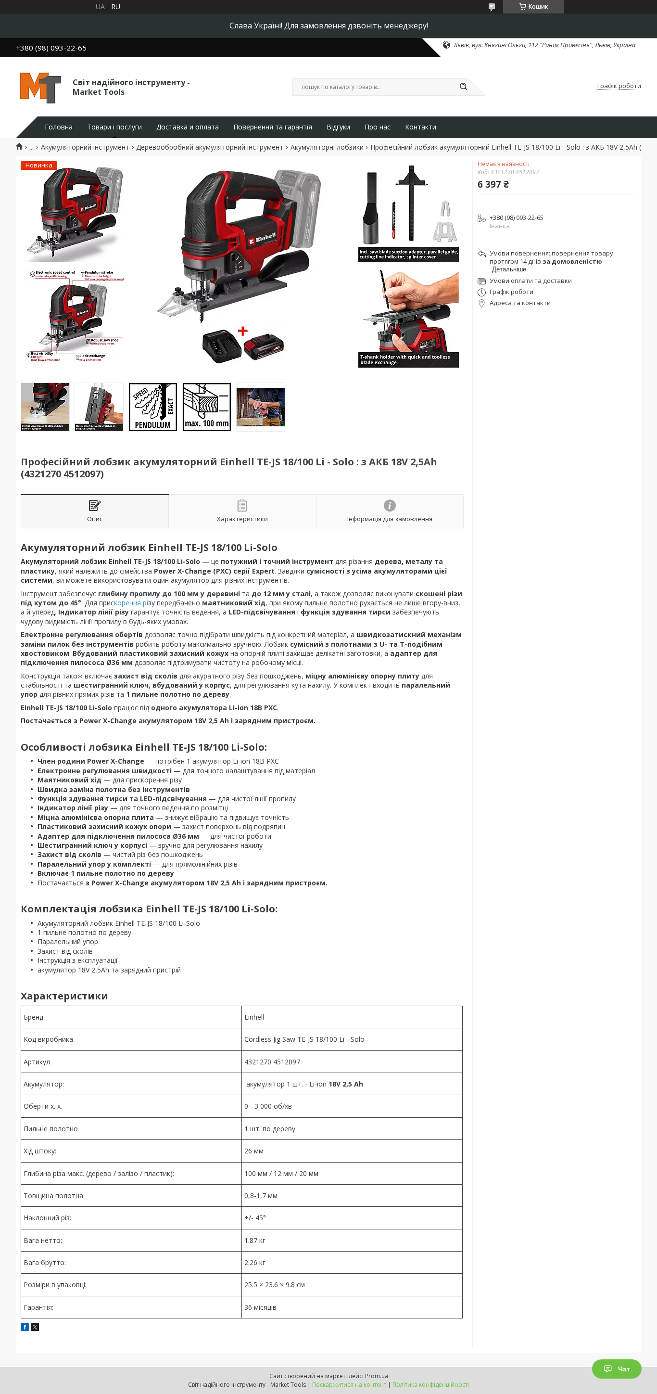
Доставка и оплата (187, 127)
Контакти (420, 127)
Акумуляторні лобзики (327, 147)
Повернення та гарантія (272, 127)
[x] (35, 1328)
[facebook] (25, 1328)
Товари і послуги (114, 127)
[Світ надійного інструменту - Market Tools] (40, 86)
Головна (59, 127)
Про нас (378, 127)
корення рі (131, 602)
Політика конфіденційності (430, 1385)
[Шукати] (463, 87)
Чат (624, 1369)
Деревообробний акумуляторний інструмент (209, 147)
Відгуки (338, 127)
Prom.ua (376, 1376)
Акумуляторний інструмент (85, 147)
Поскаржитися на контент (349, 1385)
